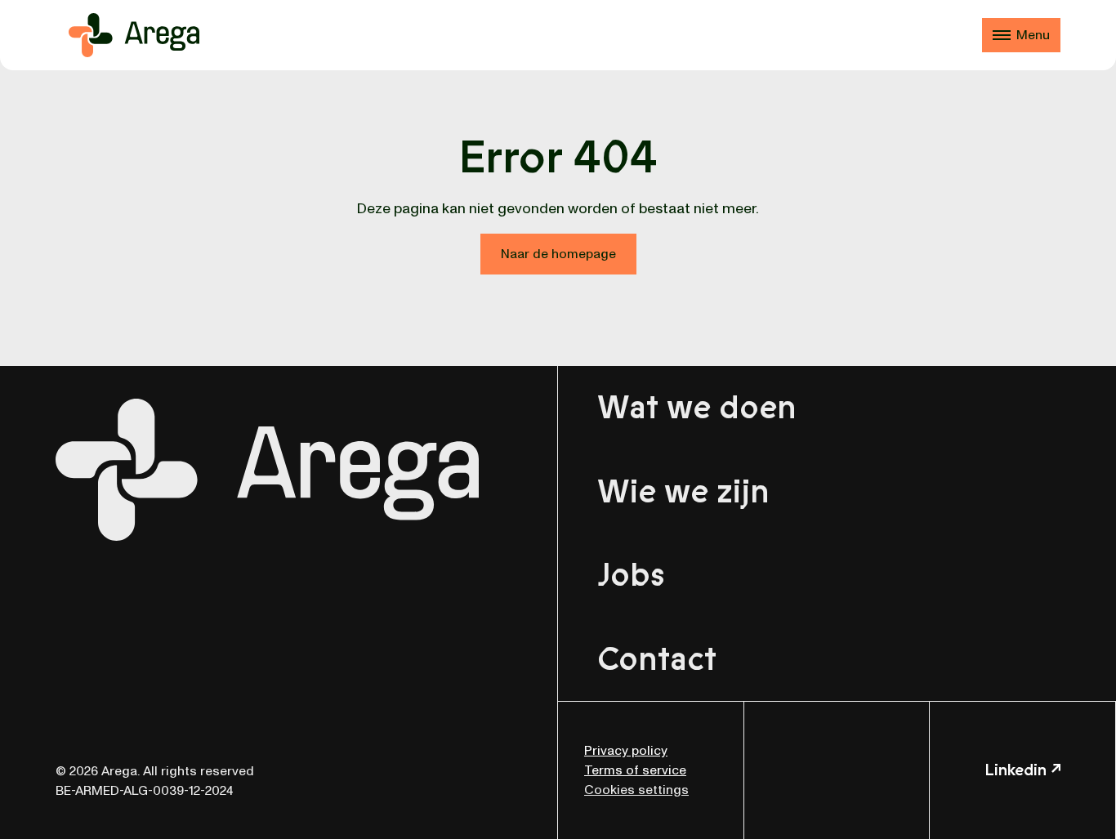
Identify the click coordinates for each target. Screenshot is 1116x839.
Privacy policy (625, 750)
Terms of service (635, 770)
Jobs (631, 575)
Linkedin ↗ (1022, 770)
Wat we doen (697, 408)
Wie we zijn (683, 492)
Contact (656, 659)
